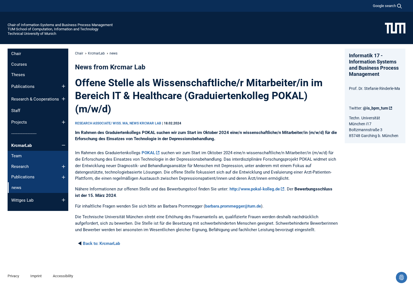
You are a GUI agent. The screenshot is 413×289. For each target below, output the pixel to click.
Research (20, 166)
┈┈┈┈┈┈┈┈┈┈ (24, 133)
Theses (18, 74)
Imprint (36, 276)
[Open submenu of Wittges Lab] (63, 200)
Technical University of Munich (32, 33)
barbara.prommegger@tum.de (233, 206)
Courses (19, 64)
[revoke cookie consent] (401, 277)
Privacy (13, 276)
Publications (23, 86)
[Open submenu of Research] (63, 166)
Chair (16, 53)
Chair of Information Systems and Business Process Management (60, 25)
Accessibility (63, 276)
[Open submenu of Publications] (63, 86)
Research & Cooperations (35, 99)
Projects (19, 122)
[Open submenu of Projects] (63, 122)
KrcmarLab (21, 145)
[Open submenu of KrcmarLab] (63, 145)
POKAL (148, 152)
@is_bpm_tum (375, 108)
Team (16, 155)
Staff (15, 110)
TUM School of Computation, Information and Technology (53, 29)
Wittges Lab (22, 200)
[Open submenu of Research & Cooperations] (63, 98)
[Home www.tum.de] (395, 27)
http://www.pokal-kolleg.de (255, 189)
